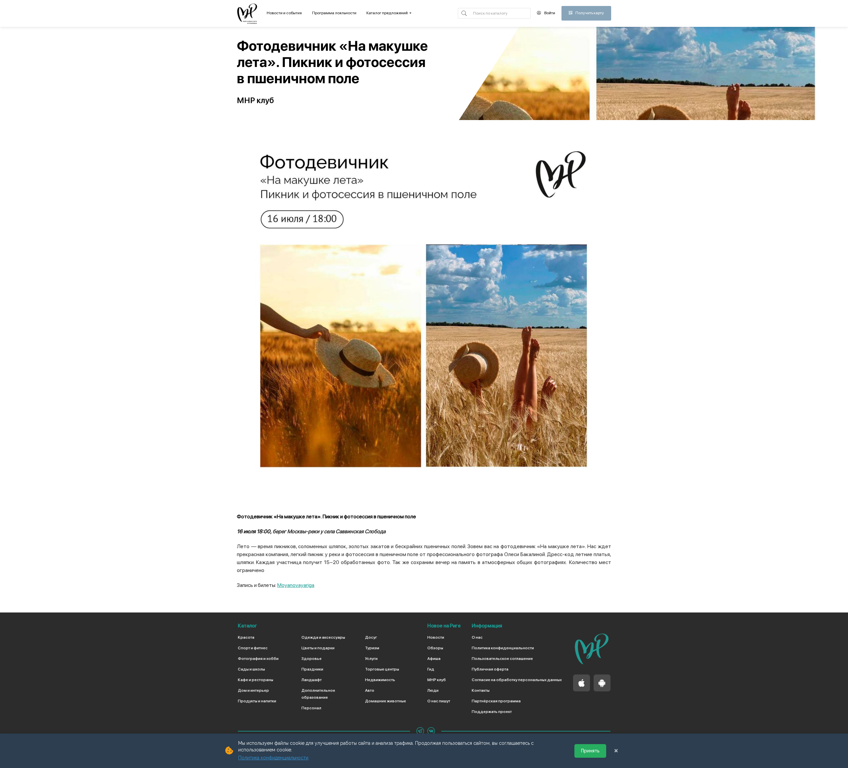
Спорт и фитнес (253, 648)
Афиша (434, 658)
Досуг (371, 637)
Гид (430, 669)
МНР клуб (436, 679)
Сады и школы (251, 669)
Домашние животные (385, 701)
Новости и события (284, 13)
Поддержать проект (492, 711)
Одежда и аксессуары (323, 637)
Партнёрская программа (496, 701)
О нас (477, 637)
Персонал (311, 708)
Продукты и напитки (257, 701)
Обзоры (435, 648)
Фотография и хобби (258, 658)
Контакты (481, 690)
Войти (549, 13)
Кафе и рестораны (255, 679)
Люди (433, 690)
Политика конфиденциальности (503, 648)
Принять (590, 750)
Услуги (371, 658)
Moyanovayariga (295, 585)
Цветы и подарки (318, 648)
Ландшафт (311, 679)
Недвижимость (380, 679)
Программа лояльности (334, 13)
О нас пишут (438, 701)
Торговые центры (382, 669)
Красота (246, 637)
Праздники (312, 669)
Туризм (372, 648)
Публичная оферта (490, 669)
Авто (369, 690)
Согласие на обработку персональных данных (517, 679)
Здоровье (311, 658)
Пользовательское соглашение (502, 658)
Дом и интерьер (253, 690)
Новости (435, 637)
